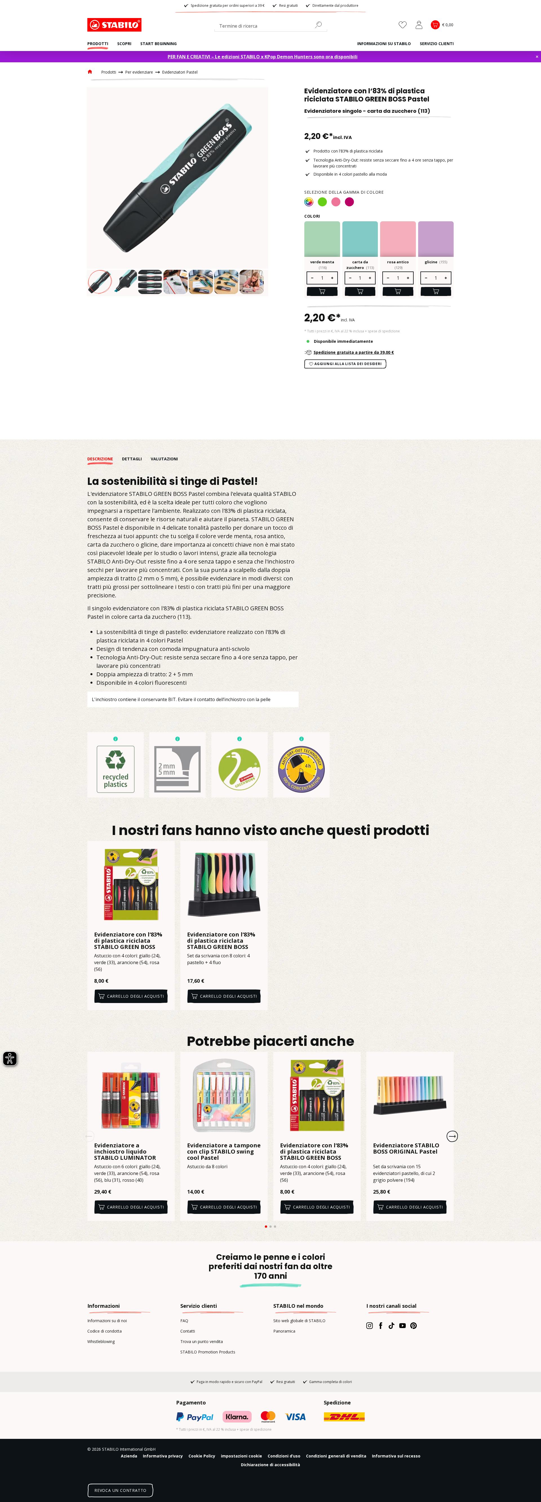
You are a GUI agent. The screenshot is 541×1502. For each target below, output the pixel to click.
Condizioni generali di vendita (336, 1456)
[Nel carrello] (322, 291)
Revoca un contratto (120, 1490)
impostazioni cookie (241, 1456)
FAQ (184, 1320)
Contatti (187, 1331)
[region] (177, 191)
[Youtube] (402, 1325)
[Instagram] (369, 1325)
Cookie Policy (202, 1456)
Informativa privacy (163, 1456)
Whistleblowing (101, 1341)
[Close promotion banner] (537, 56)
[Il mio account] (419, 25)
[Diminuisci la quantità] (312, 277)
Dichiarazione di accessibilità (270, 1464)
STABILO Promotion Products (207, 1352)
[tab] (104, 459)
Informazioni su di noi (107, 1320)
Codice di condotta (104, 1331)
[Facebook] (380, 1325)
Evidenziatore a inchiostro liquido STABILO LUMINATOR (125, 1151)
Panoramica (284, 1331)
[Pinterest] (413, 1325)
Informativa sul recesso (396, 1456)
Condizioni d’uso (284, 1456)
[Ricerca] (320, 25)
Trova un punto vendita (201, 1341)
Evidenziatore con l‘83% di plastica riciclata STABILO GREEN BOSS (128, 940)
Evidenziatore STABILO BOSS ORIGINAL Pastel (406, 1148)
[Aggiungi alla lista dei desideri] (166, 848)
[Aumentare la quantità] (332, 277)
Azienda (129, 1456)
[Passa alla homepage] (115, 25)
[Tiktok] (391, 1325)
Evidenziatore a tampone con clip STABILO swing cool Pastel (224, 1151)
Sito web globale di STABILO (299, 1320)
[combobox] (270, 27)
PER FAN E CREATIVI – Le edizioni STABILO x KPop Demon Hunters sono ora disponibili (263, 57)
